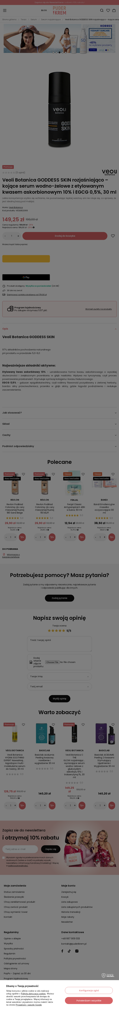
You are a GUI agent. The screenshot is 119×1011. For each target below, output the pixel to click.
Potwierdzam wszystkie (89, 1000)
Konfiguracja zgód (89, 990)
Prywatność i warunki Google (29, 1005)
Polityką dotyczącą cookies (33, 994)
